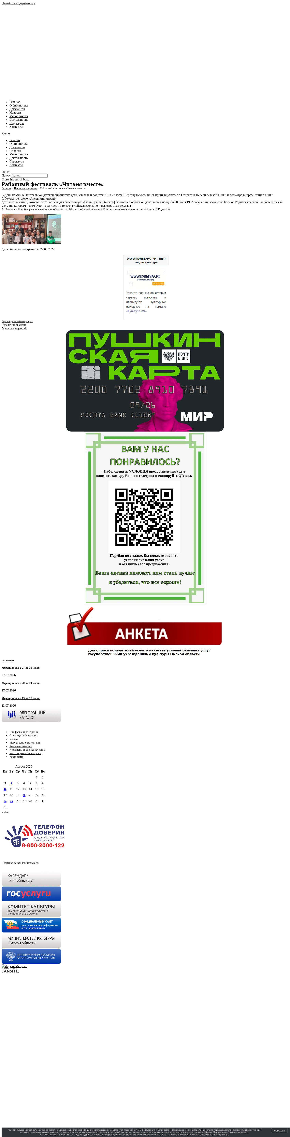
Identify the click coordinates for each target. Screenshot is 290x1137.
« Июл (5, 812)
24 (5, 801)
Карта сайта (16, 756)
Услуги (13, 739)
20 (24, 795)
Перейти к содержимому (18, 3)
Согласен (279, 1131)
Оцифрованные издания (23, 732)
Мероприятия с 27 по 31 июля (21, 667)
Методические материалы (24, 742)
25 (11, 801)
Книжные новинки (20, 746)
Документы (17, 109)
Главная (14, 102)
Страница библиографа (23, 735)
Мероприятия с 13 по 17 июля (21, 698)
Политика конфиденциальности (20, 862)
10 (5, 789)
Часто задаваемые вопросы (25, 753)
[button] (145, 133)
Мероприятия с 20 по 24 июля (21, 683)
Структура (16, 123)
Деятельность (18, 119)
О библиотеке (18, 105)
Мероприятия (18, 116)
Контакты (16, 126)
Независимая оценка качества (27, 749)
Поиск (6, 175)
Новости (15, 112)
